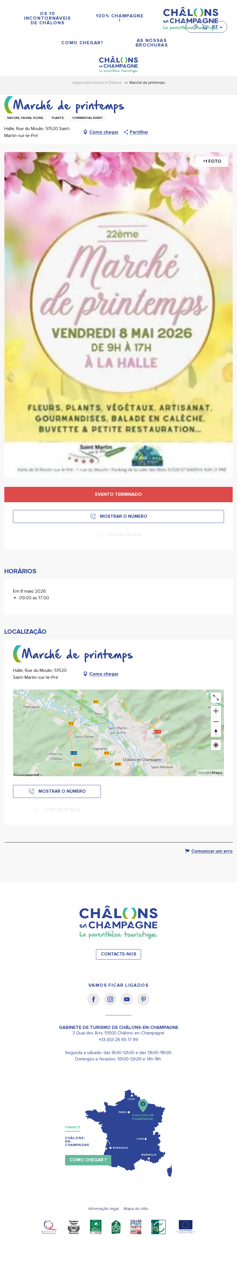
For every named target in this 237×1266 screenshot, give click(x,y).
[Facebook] (95, 1003)
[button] (217, 26)
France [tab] (72, 1127)
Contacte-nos (118, 954)
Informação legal (103, 1208)
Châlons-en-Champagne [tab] (77, 1141)
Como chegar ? (88, 1160)
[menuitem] (48, 18)
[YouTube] (129, 1003)
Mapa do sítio (136, 1208)
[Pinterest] (143, 1003)
